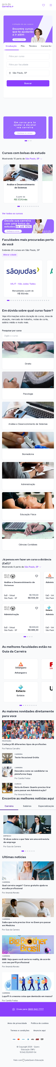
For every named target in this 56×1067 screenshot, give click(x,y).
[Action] (28, 226)
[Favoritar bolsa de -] (36, 576)
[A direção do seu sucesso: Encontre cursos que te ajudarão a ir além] (28, 36)
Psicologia (28, 394)
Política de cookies (40, 1023)
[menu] (51, 5)
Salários (27, 806)
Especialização (46, 806)
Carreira (9, 806)
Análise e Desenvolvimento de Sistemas (28, 424)
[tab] (26, 140)
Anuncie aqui (39, 1030)
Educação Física (28, 514)
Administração (28, 484)
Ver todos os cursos (12, 213)
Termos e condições (19, 1030)
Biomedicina (28, 454)
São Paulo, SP (32, 158)
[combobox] (28, 56)
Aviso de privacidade (17, 1023)
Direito (28, 363)
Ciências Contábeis (28, 544)
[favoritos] (43, 5)
